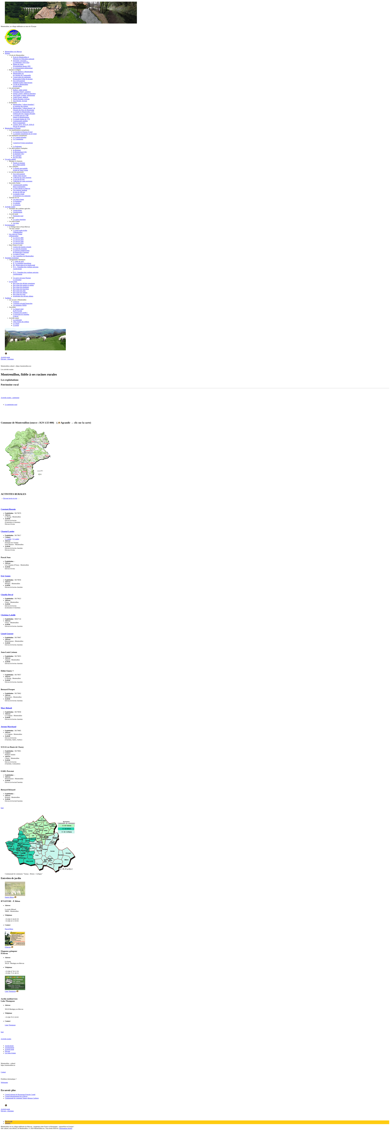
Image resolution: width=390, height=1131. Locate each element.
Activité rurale (5, 357)
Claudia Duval (7, 595)
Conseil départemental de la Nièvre (16, 1096)
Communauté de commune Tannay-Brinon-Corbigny (22, 1098)
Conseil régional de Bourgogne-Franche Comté (20, 1094)
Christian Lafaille (8, 615)
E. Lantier (16, 539)
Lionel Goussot (7, 634)
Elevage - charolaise (7, 359)
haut (2, 808)
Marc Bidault (6, 708)
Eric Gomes (5, 576)
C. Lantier (8, 539)
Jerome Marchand (8, 727)
